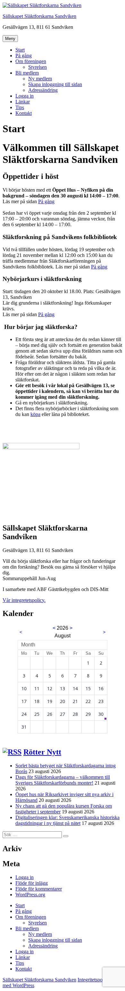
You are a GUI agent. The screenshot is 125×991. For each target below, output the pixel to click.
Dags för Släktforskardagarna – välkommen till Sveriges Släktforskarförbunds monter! (62, 780)
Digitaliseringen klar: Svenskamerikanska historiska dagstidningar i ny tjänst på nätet (67, 820)
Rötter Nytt (42, 752)
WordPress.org (30, 894)
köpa (35, 414)
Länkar (22, 101)
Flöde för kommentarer (38, 888)
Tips (19, 107)
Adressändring (43, 90)
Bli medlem (27, 73)
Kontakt (23, 113)
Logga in (24, 96)
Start (20, 49)
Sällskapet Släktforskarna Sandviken (39, 16)
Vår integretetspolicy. (24, 600)
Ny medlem (40, 78)
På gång (23, 55)
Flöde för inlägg (31, 883)
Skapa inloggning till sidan (55, 84)
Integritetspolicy (94, 979)
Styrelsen (37, 67)
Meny (10, 38)
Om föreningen (30, 61)
